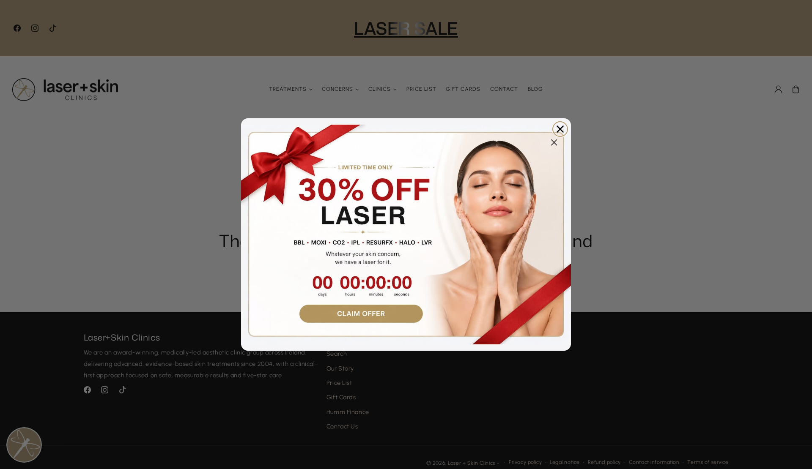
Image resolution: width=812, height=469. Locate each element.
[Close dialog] (560, 129)
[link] (406, 234)
